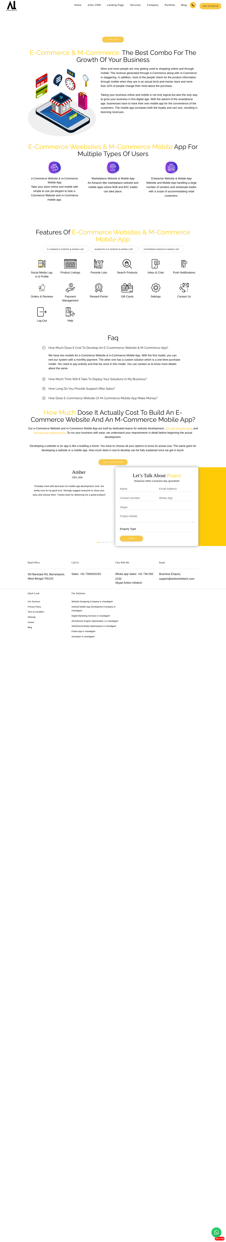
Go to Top (220, 1239)
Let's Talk (113, 39)
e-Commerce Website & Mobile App (65, 249)
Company (153, 5)
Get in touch (210, 6)
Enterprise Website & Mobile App (161, 249)
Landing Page (115, 5)
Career (31, 622)
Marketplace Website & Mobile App (114, 249)
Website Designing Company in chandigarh (92, 601)
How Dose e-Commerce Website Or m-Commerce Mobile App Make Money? (102, 398)
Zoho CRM (94, 5)
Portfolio (170, 5)
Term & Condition (36, 612)
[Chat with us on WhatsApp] (216, 1232)
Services (135, 5)
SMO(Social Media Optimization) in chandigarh (93, 626)
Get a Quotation (113, 462)
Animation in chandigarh (83, 636)
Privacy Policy (34, 606)
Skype (119, 582)
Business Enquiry (169, 574)
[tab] (113, 347)
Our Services (34, 601)
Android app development (49, 432)
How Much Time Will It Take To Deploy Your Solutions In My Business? (97, 379)
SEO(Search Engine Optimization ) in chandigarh (94, 621)
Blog (184, 5)
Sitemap (32, 617)
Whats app (122, 574)
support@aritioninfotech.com (176, 578)
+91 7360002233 (90, 574)
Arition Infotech (133, 582)
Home (78, 5)
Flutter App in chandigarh (83, 631)
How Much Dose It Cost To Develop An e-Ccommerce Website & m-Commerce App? (108, 348)
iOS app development (178, 428)
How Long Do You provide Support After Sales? (81, 388)
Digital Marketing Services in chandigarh (90, 616)
